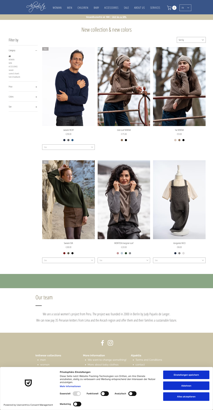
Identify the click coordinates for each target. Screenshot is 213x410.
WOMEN (11, 59)
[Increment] (148, 147)
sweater (11, 70)
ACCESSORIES (13, 66)
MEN (10, 63)
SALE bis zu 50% (119, 17)
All (10, 56)
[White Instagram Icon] (110, 342)
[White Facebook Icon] (102, 342)
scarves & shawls (14, 73)
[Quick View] (124, 86)
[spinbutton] (124, 147)
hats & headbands (14, 76)
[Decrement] (100, 147)
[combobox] (191, 40)
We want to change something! (107, 359)
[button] (140, 7)
